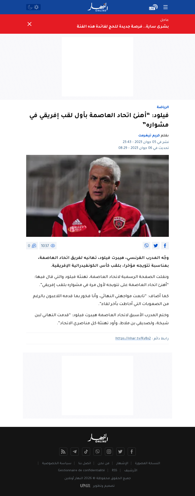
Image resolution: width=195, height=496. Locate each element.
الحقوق (116, 478)
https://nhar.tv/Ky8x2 (133, 339)
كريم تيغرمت (149, 136)
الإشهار (122, 463)
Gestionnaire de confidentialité (81, 470)
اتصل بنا (84, 463)
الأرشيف (130, 470)
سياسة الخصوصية (56, 463)
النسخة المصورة (147, 463)
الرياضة (163, 108)
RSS (114, 470)
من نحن (103, 463)
